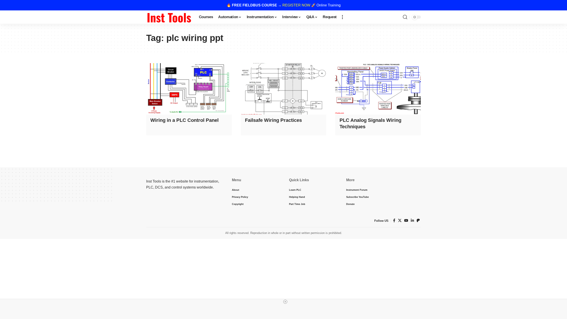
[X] (400, 221)
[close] (285, 302)
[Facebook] (394, 221)
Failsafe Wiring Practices (273, 120)
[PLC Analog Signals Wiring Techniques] (378, 89)
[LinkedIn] (412, 221)
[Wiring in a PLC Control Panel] (189, 89)
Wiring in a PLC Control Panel (184, 120)
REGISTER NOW (296, 5)
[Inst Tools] (169, 17)
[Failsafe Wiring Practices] (283, 89)
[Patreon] (418, 221)
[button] (342, 17)
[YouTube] (406, 221)
